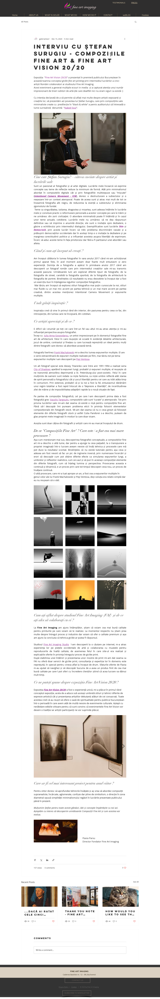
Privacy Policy (64, 987)
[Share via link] (53, 860)
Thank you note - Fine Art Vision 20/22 (80, 913)
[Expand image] (48, 499)
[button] (71, 15)
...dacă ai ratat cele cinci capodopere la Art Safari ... (39, 913)
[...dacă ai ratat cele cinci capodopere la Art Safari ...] (39, 896)
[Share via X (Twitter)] (41, 860)
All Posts (24, 21)
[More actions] (124, 38)
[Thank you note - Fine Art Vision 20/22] (80, 896)
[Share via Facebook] (35, 860)
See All (136, 882)
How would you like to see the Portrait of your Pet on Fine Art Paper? (120, 913)
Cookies (74, 987)
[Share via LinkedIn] (47, 860)
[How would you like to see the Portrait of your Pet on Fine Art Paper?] (120, 896)
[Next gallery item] (123, 746)
